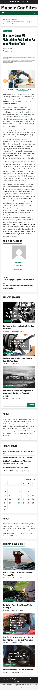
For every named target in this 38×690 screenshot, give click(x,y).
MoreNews (29, 679)
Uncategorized (7, 31)
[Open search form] (35, 13)
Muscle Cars (8, 48)
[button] (3, 13)
